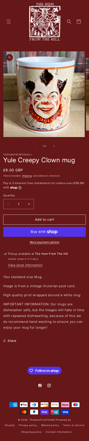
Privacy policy (28, 425)
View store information (25, 265)
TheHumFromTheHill (42, 419)
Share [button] (12, 340)
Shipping (27, 175)
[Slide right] (54, 146)
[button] (8, 21)
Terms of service (73, 425)
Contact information (59, 431)
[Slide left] (35, 146)
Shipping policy (31, 431)
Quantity (9, 195)
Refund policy (50, 425)
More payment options (44, 242)
